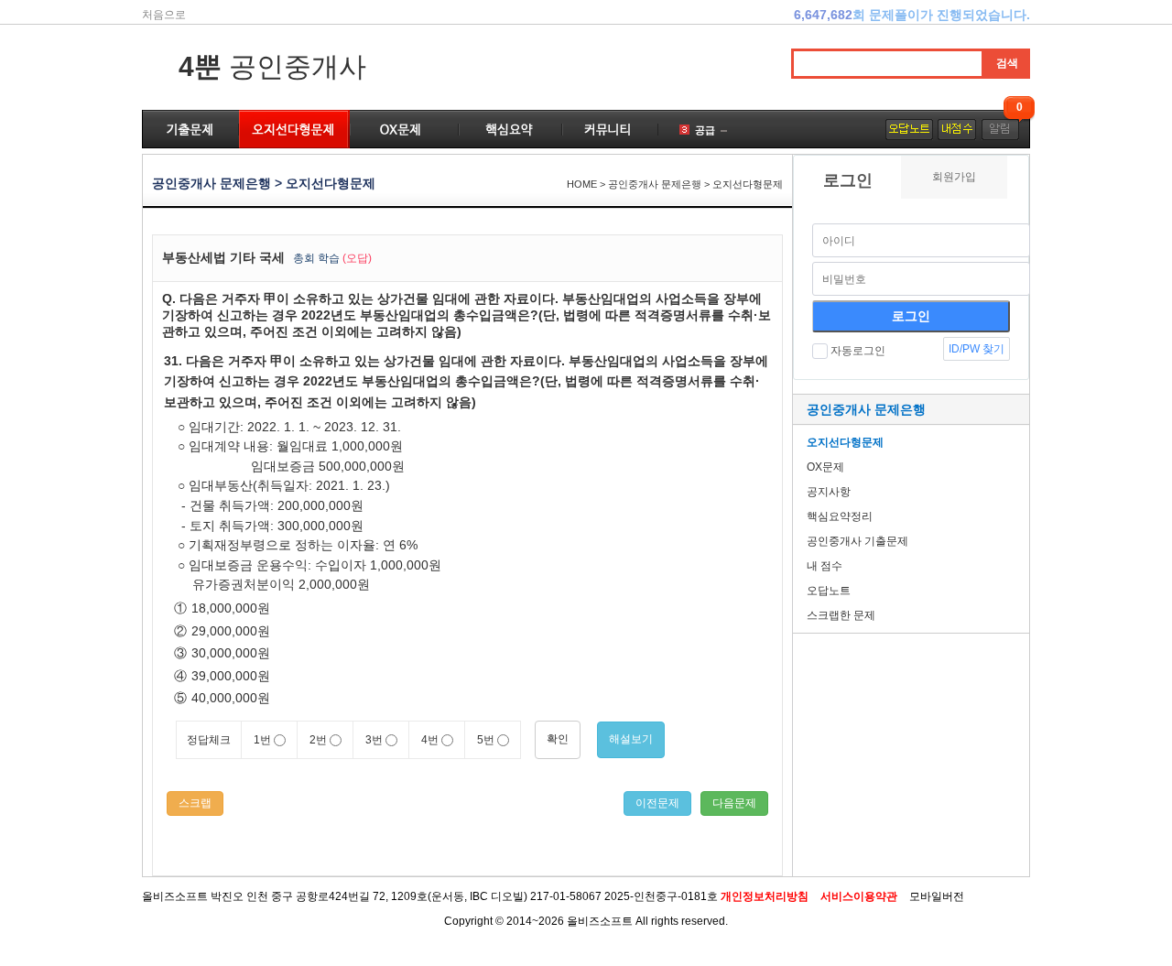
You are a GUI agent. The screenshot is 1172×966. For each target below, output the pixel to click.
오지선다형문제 (845, 442)
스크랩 (195, 803)
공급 (705, 130)
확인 (558, 739)
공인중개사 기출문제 (857, 541)
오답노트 (829, 590)
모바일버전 (936, 896)
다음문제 (734, 803)
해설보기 (631, 739)
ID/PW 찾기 (976, 348)
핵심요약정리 (840, 516)
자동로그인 (857, 350)
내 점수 (824, 565)
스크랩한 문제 (841, 615)
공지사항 (829, 491)
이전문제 (657, 803)
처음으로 (164, 14)
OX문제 (825, 467)
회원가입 (954, 176)
